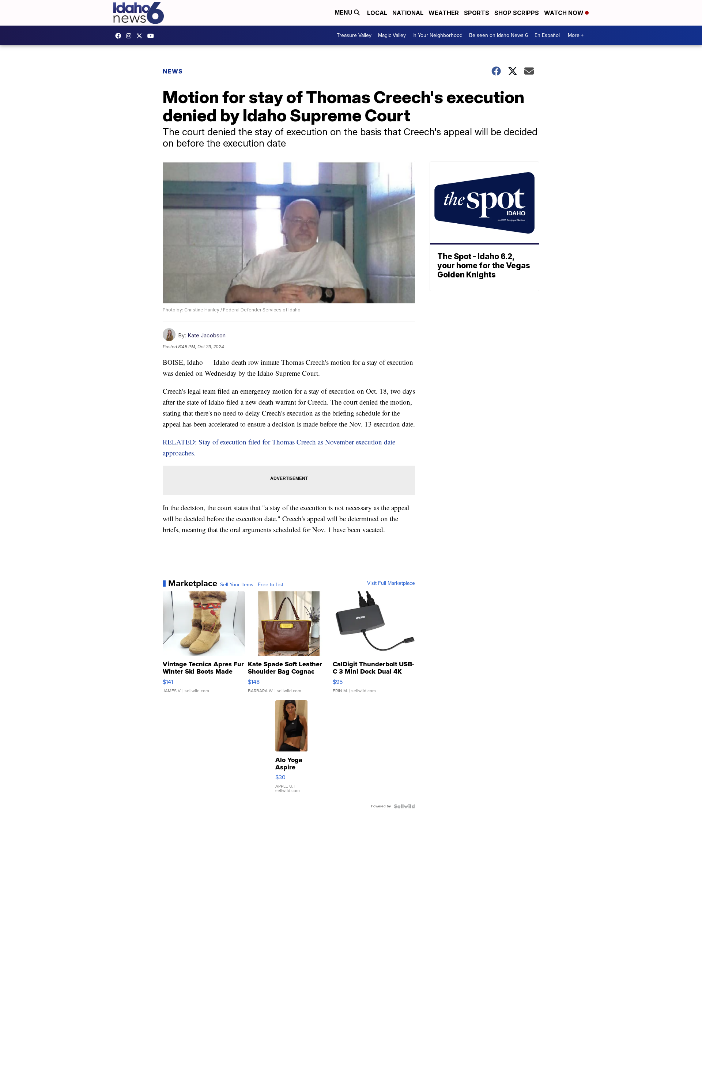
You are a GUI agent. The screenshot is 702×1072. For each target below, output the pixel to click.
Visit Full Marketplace (391, 583)
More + (576, 35)
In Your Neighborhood (437, 35)
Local (377, 12)
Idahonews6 (120, 36)
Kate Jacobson (207, 335)
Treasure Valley (354, 35)
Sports (476, 12)
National (407, 12)
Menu (344, 13)
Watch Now (564, 12)
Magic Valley (392, 35)
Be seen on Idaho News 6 (498, 35)
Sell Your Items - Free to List (251, 584)
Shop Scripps (516, 12)
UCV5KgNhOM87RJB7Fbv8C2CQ (152, 36)
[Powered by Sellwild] (404, 806)
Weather (444, 12)
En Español (547, 35)
